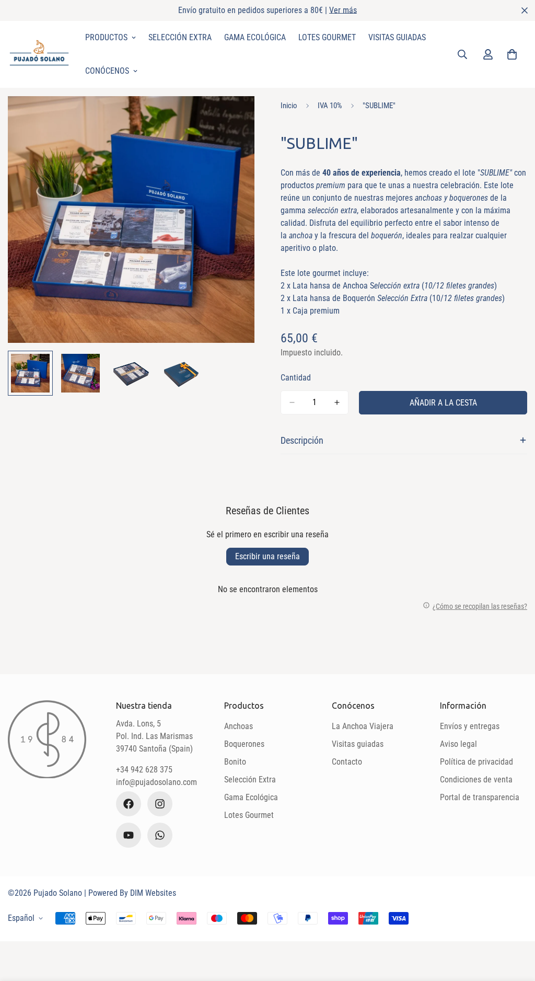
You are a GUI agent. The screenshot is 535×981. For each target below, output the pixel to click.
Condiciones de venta (476, 779)
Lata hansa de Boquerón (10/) (399, 298)
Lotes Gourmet (327, 37)
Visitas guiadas (357, 744)
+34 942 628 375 (144, 770)
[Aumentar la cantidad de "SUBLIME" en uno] (337, 402)
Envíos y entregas (469, 726)
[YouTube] (128, 835)
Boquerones (244, 744)
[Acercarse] (232, 118)
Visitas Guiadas (397, 37)
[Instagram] (159, 803)
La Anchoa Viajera (362, 726)
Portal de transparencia (479, 797)
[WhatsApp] (159, 835)
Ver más (343, 10)
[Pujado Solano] (39, 54)
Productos (106, 37)
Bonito (235, 762)
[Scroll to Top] (515, 924)
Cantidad (296, 378)
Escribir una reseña (267, 556)
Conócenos (107, 71)
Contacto (347, 762)
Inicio (289, 105)
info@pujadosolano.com (156, 782)
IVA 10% (330, 105)
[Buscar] (462, 54)
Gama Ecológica (255, 37)
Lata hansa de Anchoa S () (395, 286)
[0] (512, 54)
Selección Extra (180, 37)
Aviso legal (458, 744)
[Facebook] (128, 803)
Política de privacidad (476, 762)
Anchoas (238, 726)
